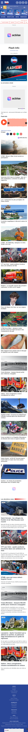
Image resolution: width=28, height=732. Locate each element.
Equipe (14, 689)
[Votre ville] (17, 2)
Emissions (14, 705)
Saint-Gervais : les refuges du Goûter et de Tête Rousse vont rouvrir (12, 520)
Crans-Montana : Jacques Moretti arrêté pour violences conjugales (13, 603)
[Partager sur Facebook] (7, 134)
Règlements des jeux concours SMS (14, 724)
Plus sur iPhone (14, 717)
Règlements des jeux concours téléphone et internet (14, 726)
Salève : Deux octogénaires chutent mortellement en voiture (13, 664)
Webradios (23, 16)
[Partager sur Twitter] (10, 134)
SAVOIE (12, 22)
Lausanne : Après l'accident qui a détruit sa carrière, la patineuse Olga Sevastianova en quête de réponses (13, 635)
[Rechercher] (23, 2)
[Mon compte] (26, 2)
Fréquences (14, 692)
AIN (17, 22)
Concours (14, 707)
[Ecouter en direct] (20, 2)
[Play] (2, 7)
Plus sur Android (14, 718)
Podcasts (14, 711)
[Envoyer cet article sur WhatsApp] (17, 134)
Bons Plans (10, 16)
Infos (17, 16)
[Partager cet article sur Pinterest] (14, 134)
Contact (14, 688)
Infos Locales (14, 698)
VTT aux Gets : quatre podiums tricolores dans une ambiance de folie (13, 548)
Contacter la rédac (14, 700)
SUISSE (21, 22)
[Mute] (24, 7)
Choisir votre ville (24, 20)
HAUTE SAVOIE (5, 22)
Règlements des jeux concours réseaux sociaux (14, 722)
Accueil (3, 16)
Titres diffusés (14, 691)
